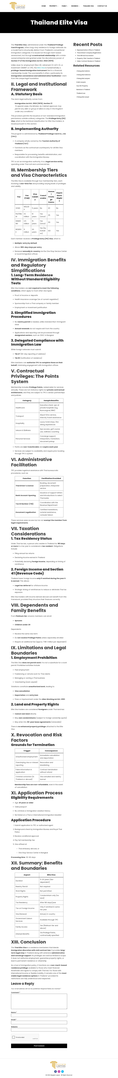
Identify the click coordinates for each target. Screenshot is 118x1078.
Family (64, 6)
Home (44, 6)
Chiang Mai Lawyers (83, 78)
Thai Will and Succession (85, 55)
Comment (15, 992)
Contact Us (102, 6)
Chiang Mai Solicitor (83, 71)
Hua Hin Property (82, 86)
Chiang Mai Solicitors (84, 75)
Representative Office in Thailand (88, 50)
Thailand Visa (88, 6)
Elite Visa (41, 68)
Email (14, 1020)
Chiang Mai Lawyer (83, 97)
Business (74, 6)
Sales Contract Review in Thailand (88, 61)
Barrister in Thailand (83, 89)
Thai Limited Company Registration (89, 53)
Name (14, 1012)
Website (14, 1027)
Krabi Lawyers (81, 82)
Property (53, 6)
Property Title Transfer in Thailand (88, 58)
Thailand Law (81, 93)
